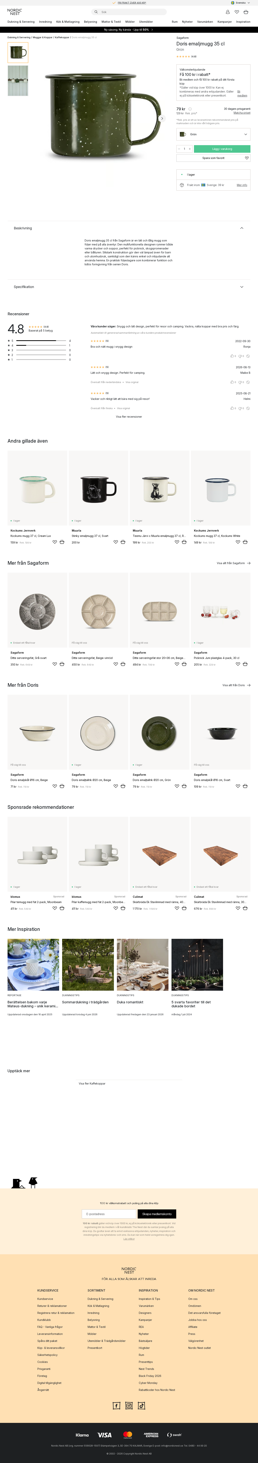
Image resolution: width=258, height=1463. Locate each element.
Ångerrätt (43, 1389)
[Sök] (96, 12)
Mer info (242, 185)
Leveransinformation (50, 1333)
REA (141, 1326)
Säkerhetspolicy (47, 1354)
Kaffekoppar (62, 37)
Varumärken (205, 21)
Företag (42, 1375)
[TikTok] (141, 1405)
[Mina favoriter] (236, 11)
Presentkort (95, 1347)
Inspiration (243, 21)
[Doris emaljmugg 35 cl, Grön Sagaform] (101, 118)
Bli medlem (242, 93)
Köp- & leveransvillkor (51, 1347)
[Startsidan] (15, 12)
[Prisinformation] (190, 109)
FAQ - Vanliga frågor (50, 1326)
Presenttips (146, 1361)
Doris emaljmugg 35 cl (84, 37)
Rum (175, 21)
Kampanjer (225, 21)
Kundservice (45, 1298)
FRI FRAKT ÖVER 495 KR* (132, 2)
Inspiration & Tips (149, 1298)
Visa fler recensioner (129, 416)
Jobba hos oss (197, 1319)
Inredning (45, 21)
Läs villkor (129, 1238)
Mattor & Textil (111, 21)
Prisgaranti (43, 1368)
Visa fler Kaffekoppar (92, 1083)
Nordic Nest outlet (199, 1347)
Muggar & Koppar (43, 37)
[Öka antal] (189, 149)
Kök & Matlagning (68, 21)
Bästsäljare (145, 1340)
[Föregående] (41, 118)
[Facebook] (116, 1405)
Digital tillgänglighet (49, 1382)
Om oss (193, 1298)
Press (191, 1333)
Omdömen (194, 1305)
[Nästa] (162, 118)
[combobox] (240, 3)
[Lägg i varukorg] (62, 542)
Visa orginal (132, 382)
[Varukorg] (245, 11)
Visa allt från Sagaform (231, 563)
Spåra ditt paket (47, 1340)
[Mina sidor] (227, 11)
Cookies (42, 1361)
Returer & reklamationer (52, 1305)
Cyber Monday (148, 1382)
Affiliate (192, 1326)
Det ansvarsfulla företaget (204, 1312)
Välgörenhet (196, 1340)
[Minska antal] (179, 149)
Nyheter (187, 21)
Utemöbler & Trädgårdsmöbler (107, 1340)
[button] (186, 56)
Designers (145, 1312)
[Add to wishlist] (55, 542)
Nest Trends (146, 1368)
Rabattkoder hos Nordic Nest (157, 1389)
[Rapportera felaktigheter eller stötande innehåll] (248, 356)
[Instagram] (129, 1405)
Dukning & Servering (21, 21)
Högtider (144, 1347)
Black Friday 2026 (150, 1375)
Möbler (130, 21)
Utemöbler (146, 21)
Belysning (90, 21)
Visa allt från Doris (233, 685)
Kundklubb (44, 1319)
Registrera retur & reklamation (55, 1312)
